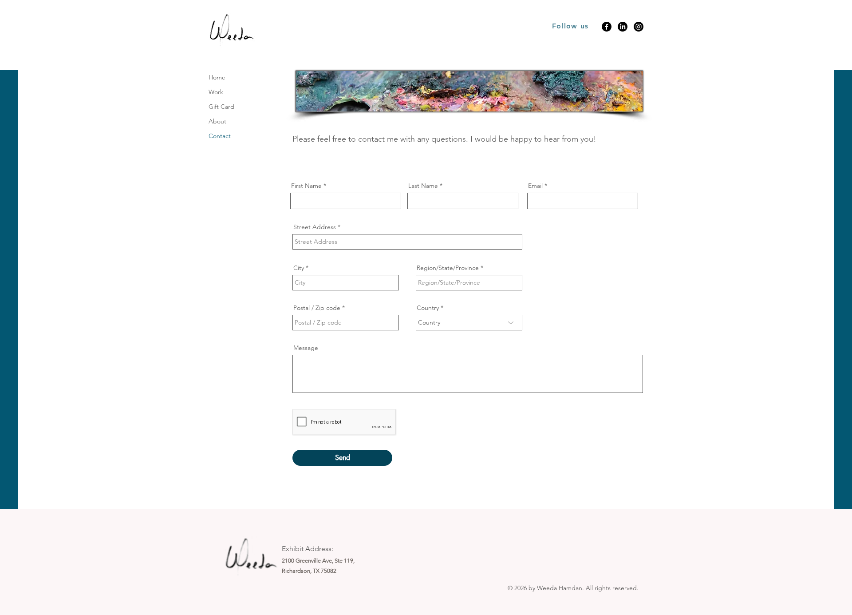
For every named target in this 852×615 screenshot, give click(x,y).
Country (428, 308)
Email (535, 186)
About (217, 121)
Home (217, 77)
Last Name (423, 186)
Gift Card (221, 107)
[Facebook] (606, 27)
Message (305, 348)
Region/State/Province (448, 268)
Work (216, 92)
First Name (306, 186)
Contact (220, 136)
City (298, 268)
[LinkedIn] (622, 27)
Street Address (314, 227)
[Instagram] (638, 27)
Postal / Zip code (316, 308)
